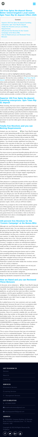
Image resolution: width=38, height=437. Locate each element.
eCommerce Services (10, 387)
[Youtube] (20, 433)
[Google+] (15, 433)
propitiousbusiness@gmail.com (15, 407)
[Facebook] (5, 433)
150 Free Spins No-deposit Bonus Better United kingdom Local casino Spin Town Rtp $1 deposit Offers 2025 (18, 12)
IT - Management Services (11, 395)
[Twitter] (10, 433)
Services (6, 371)
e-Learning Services (9, 391)
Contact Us (6, 379)
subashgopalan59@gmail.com (14, 411)
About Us (6, 375)
